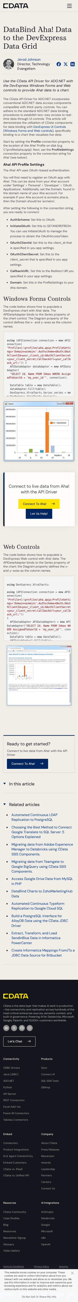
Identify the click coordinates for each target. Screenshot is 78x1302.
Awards (46, 1162)
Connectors (10, 1143)
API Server (9, 1094)
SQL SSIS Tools (50, 1081)
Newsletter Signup (14, 1238)
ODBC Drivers (11, 1068)
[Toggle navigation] (69, 6)
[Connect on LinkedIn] (72, 64)
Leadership (48, 1169)
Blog (5, 1225)
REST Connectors (13, 1100)
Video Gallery (11, 1250)
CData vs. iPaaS (13, 1169)
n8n (43, 1238)
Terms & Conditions (13, 1266)
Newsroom (47, 1156)
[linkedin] (6, 1028)
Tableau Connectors (15, 1120)
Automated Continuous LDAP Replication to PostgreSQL (34, 817)
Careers (46, 1182)
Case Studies (11, 1218)
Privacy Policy (41, 1266)
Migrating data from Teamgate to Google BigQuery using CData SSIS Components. (38, 866)
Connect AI (48, 1074)
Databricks (48, 1218)
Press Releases (50, 1149)
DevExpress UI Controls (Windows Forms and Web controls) (34, 129)
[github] (22, 1028)
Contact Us (48, 1188)
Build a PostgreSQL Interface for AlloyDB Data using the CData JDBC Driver (39, 921)
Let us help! (39, 514)
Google (45, 1225)
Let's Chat (15, 1041)
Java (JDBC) (10, 1074)
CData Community (14, 1212)
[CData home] (19, 6)
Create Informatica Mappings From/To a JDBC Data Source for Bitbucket (43, 952)
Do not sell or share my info (39, 1297)
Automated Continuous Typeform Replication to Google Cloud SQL (37, 906)
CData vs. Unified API (16, 1175)
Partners (46, 1175)
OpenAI (45, 1244)
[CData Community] (30, 1028)
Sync (44, 1068)
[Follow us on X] (65, 64)
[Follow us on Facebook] (59, 64)
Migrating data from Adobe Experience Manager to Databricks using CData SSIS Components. (42, 849)
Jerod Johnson (29, 59)
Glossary (8, 1244)
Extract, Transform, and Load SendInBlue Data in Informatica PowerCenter (35, 938)
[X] (14, 1028)
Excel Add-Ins (12, 1106)
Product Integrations (16, 1149)
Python (7, 1087)
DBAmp (45, 1087)
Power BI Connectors (16, 1113)
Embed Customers (14, 1162)
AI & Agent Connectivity (18, 1156)
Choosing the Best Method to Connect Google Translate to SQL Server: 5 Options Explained (41, 832)
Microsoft (47, 1231)
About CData (49, 1143)
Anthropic (47, 1212)
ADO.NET (8, 1081)
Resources (9, 1231)
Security (63, 1266)
